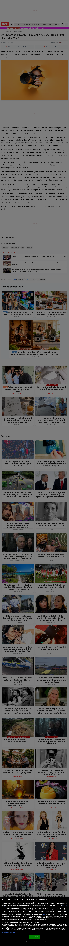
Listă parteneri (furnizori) (8, 932)
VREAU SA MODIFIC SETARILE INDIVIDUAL (34, 941)
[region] (34, 921)
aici (44, 914)
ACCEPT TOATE (34, 937)
